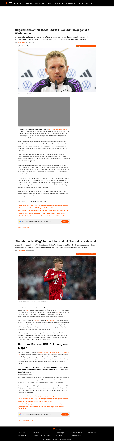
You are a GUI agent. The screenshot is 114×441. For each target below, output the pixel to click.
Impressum (36, 433)
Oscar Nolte (21, 42)
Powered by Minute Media (53, 439)
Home (19, 227)
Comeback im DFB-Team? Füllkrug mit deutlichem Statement (38, 208)
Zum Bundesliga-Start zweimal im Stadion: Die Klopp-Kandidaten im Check (43, 216)
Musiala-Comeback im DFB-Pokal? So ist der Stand (35, 401)
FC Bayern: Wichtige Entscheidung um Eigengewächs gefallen (38, 396)
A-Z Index (59, 435)
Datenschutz (92, 433)
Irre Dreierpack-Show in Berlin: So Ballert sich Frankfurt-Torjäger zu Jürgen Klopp (44, 210)
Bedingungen (60, 433)
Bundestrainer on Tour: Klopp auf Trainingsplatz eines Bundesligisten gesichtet (43, 205)
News (21, 3)
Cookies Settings (76, 435)
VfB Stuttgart (51, 320)
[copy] (28, 46)
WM (58, 312)
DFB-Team (81, 3)
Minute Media (22, 435)
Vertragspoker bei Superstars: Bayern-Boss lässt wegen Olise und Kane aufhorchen (41, 407)
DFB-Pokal (89, 3)
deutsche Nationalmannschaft (58, 129)
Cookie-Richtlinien (76, 433)
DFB (27, 310)
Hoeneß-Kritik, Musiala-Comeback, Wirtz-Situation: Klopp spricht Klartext (42, 213)
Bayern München (28, 420)
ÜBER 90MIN (21, 433)
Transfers (37, 3)
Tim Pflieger (21, 250)
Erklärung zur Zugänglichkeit (41, 435)
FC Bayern (37, 320)
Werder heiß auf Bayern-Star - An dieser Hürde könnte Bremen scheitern (42, 404)
